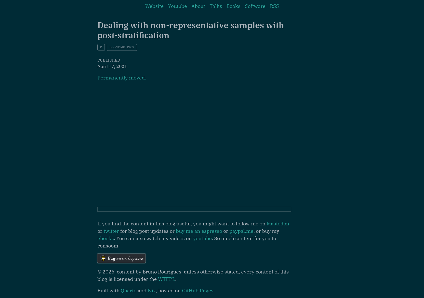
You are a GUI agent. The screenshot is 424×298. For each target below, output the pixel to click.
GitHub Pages (197, 290)
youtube (202, 238)
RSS (274, 6)
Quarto (128, 290)
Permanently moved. (121, 77)
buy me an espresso (199, 231)
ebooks (105, 238)
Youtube (177, 6)
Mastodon (278, 223)
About (198, 6)
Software (255, 6)
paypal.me (241, 231)
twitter (111, 231)
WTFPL (166, 279)
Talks (216, 6)
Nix (152, 290)
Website (154, 6)
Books (233, 6)
